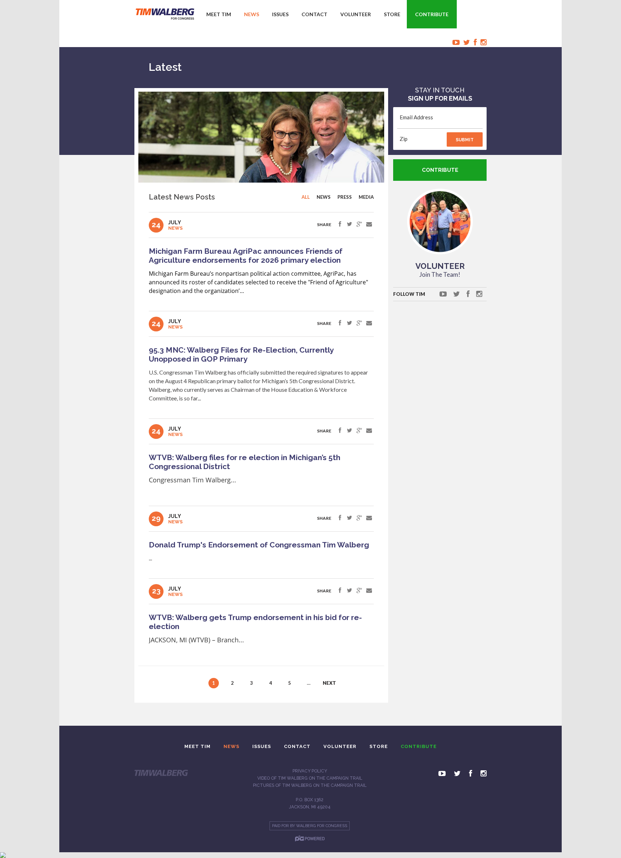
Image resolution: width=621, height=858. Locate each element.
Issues (280, 14)
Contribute (431, 14)
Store (392, 14)
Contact (314, 14)
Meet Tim (218, 14)
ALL (306, 197)
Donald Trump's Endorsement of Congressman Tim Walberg (259, 544)
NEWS (324, 197)
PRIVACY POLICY (310, 771)
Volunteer (355, 14)
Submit (465, 139)
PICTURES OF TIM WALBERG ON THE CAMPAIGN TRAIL (310, 785)
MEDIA (366, 197)
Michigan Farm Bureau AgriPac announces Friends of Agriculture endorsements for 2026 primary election (245, 256)
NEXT (328, 683)
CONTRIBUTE (440, 170)
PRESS (344, 197)
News (251, 14)
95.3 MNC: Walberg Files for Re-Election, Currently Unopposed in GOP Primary (241, 354)
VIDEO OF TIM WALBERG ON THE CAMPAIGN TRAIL (309, 778)
